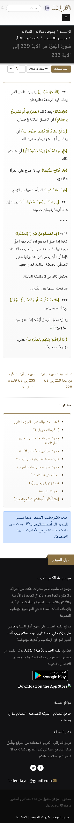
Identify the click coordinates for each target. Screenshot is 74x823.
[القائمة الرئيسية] (66, 17)
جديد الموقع (61, 817)
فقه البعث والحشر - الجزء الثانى (36, 422)
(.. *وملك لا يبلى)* (46, 430)
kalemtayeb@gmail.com (30, 781)
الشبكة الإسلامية (39, 714)
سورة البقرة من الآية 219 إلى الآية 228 (56, 381)
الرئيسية (65, 32)
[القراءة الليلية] (45, 8)
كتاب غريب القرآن (27, 38)
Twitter (33, 768)
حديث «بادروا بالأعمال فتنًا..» (39, 451)
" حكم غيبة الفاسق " (44, 475)
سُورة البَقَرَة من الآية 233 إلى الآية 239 (21, 381)
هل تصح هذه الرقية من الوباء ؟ (37, 459)
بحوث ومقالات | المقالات (38, 32)
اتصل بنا (21, 817)
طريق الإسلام (62, 714)
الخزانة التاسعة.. (48, 491)
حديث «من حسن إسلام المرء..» (38, 467)
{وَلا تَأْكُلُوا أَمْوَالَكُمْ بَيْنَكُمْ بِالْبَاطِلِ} (36, 499)
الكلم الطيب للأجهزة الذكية (43, 651)
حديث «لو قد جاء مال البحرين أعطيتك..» (38, 441)
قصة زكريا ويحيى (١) (44, 483)
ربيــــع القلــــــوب (55, 38)
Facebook (40, 768)
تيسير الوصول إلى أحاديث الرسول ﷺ (42, 521)
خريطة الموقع (40, 817)
